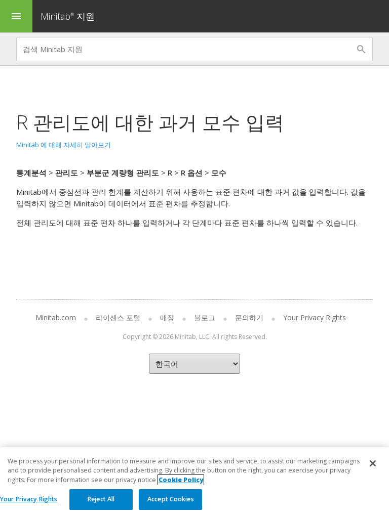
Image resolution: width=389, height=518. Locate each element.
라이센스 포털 (118, 317)
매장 (167, 317)
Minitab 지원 (68, 16)
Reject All (101, 499)
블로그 (204, 317)
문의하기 (249, 317)
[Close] (373, 463)
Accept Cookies (170, 499)
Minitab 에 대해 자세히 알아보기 (63, 144)
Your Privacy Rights (28, 499)
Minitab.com (55, 317)
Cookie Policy (181, 480)
